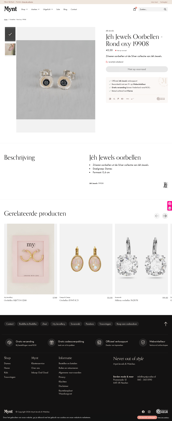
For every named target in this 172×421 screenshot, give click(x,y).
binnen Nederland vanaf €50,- (131, 87)
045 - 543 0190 (144, 379)
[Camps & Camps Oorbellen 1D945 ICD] (86, 259)
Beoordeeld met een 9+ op (129, 84)
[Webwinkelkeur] (162, 412)
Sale (58, 9)
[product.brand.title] (165, 186)
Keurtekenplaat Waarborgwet (65, 392)
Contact (74, 9)
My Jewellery (8, 297)
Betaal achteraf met (122, 91)
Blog (65, 9)
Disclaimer (63, 386)
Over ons (35, 367)
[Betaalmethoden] (121, 98)
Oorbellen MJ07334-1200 (15, 300)
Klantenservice (37, 363)
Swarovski (118, 297)
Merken (34, 9)
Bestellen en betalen (68, 363)
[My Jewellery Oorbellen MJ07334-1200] (30, 259)
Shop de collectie (27, 2)
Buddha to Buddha (28, 323)
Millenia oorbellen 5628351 (126, 300)
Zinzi (44, 323)
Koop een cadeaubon (127, 323)
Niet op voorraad (137, 69)
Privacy (62, 376)
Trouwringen (105, 323)
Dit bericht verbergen (147, 417)
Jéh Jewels (110, 30)
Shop (23, 9)
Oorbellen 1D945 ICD (69, 300)
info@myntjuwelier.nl (146, 376)
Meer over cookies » (163, 417)
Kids (6, 372)
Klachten (63, 381)
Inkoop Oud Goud (39, 372)
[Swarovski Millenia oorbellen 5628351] (141, 259)
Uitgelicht (46, 9)
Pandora (90, 323)
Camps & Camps (65, 297)
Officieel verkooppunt (124, 81)
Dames (7, 363)
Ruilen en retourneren (68, 367)
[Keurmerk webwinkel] (161, 98)
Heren (7, 367)
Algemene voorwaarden (70, 372)
